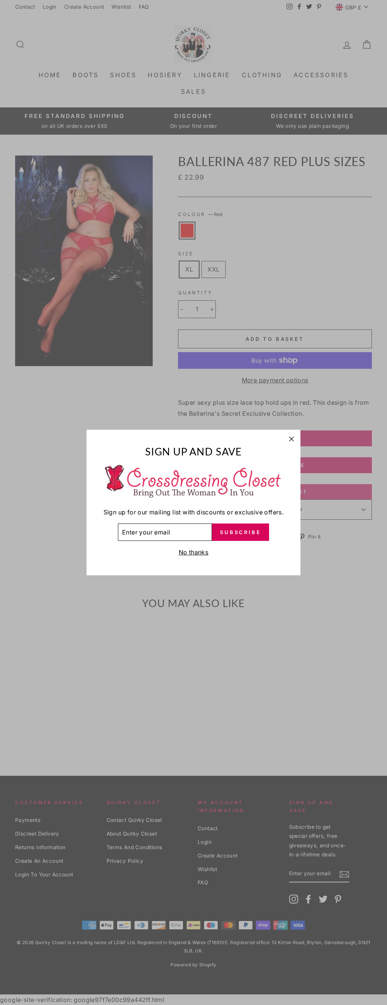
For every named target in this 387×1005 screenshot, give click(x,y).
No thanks (194, 552)
